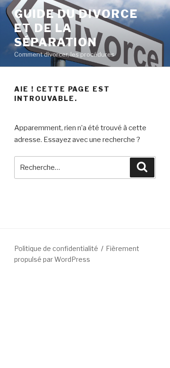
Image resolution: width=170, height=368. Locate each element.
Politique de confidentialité (56, 248)
